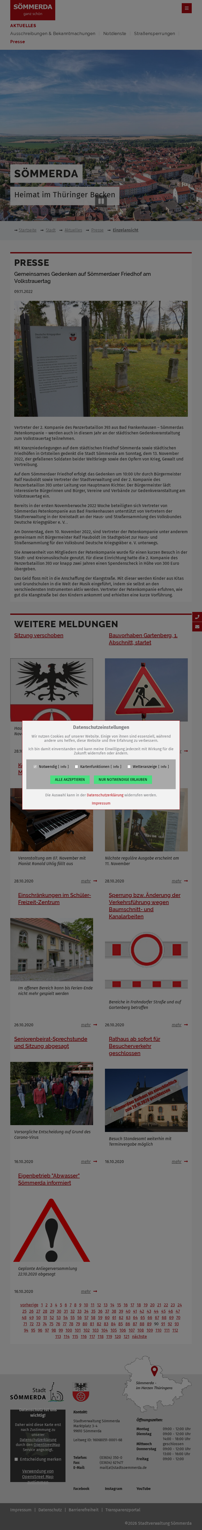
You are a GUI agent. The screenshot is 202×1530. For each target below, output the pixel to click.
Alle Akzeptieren (70, 779)
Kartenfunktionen (94, 766)
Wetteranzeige (145, 766)
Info (63, 766)
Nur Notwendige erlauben (123, 779)
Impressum (101, 803)
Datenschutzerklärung (105, 795)
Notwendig (48, 766)
